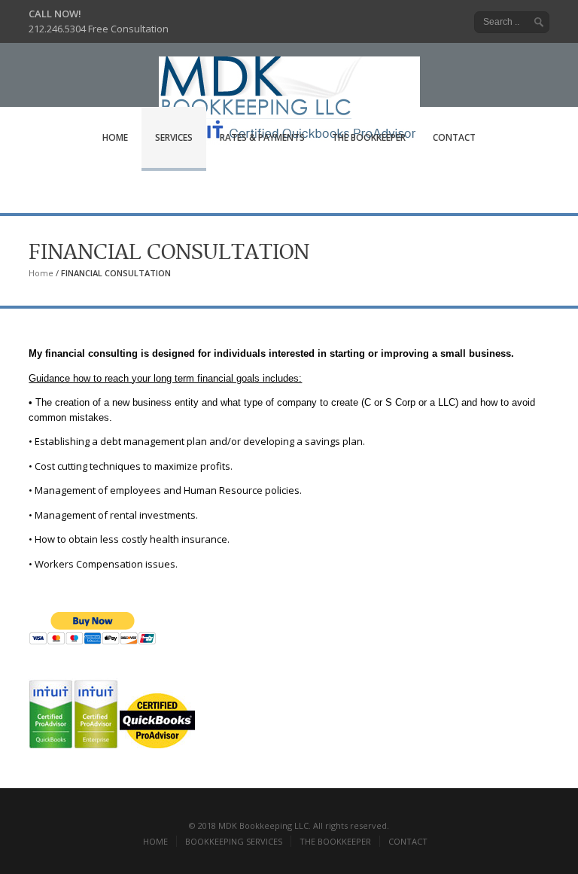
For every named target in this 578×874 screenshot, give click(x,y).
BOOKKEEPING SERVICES (233, 841)
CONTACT (454, 137)
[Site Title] (289, 86)
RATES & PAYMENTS (262, 137)
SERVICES (174, 137)
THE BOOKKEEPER (369, 137)
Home (41, 273)
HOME (115, 137)
